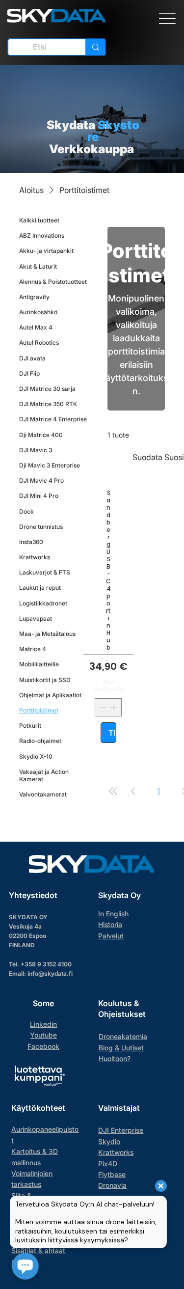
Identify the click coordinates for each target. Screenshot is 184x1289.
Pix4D (107, 1163)
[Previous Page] (133, 791)
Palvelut (111, 936)
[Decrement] (102, 707)
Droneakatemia (123, 1036)
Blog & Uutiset (121, 1047)
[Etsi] (95, 47)
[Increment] (114, 707)
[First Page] (113, 791)
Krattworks (115, 1152)
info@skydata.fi (50, 973)
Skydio (109, 1141)
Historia (110, 924)
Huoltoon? (115, 1058)
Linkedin (43, 1024)
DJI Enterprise (120, 1130)
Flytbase (112, 1174)
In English (113, 913)
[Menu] (167, 18)
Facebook (43, 1046)
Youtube (43, 1035)
